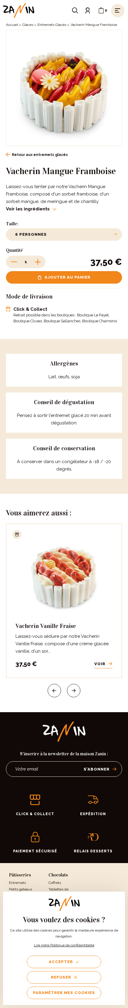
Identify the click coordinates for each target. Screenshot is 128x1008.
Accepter (61, 961)
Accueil (12, 25)
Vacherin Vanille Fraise (45, 625)
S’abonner (97, 769)
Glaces (27, 25)
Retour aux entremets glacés (40, 155)
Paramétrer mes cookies (64, 992)
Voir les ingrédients (28, 209)
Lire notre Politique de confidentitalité (64, 945)
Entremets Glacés (52, 25)
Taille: (12, 223)
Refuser (61, 977)
